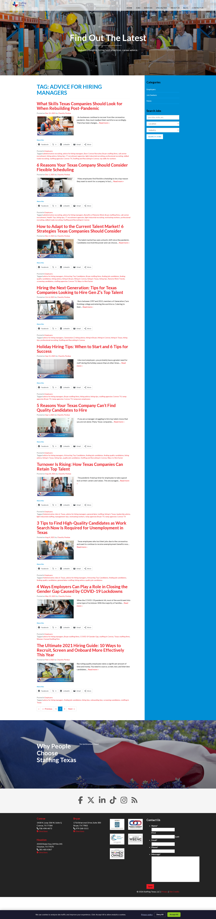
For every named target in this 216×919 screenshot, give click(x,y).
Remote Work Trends (116, 279)
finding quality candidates (114, 455)
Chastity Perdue (64, 113)
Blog (185, 8)
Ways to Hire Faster (85, 281)
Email (154, 840)
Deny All (160, 914)
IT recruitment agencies (75, 156)
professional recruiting (114, 156)
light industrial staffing (45, 516)
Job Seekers (151, 95)
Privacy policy (147, 915)
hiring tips (61, 156)
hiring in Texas (93, 279)
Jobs (138, 8)
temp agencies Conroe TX (62, 399)
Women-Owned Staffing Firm (48, 639)
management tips (62, 516)
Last (177, 836)
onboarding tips (96, 700)
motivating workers (112, 217)
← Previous (47, 709)
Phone (155, 847)
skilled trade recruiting (54, 220)
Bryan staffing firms (110, 153)
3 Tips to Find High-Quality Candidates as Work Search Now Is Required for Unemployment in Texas (81, 527)
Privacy (164, 891)
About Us (175, 8)
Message (156, 854)
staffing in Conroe (106, 636)
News (149, 101)
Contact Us (197, 8)
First (154, 833)
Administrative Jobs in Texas (54, 514)
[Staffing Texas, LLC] (19, 4)
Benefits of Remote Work (94, 215)
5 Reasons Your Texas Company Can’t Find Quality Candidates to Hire (76, 408)
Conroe (41, 818)
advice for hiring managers (73, 153)
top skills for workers (108, 158)
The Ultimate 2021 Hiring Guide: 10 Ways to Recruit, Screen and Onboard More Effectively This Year (80, 650)
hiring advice (52, 156)
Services (148, 8)
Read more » (104, 123)
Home (129, 8)
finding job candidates (110, 276)
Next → (71, 709)
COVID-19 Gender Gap (89, 636)
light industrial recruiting (95, 156)
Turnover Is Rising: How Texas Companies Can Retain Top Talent (80, 466)
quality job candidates (71, 458)
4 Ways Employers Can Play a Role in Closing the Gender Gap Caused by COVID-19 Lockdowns (82, 589)
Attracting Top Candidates (74, 276)
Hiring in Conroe (80, 279)
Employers (49, 151)
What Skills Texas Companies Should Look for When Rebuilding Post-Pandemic (79, 106)
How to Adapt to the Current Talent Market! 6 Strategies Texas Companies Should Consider (80, 228)
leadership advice (123, 514)
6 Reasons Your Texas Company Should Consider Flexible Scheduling (82, 167)
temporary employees (81, 399)
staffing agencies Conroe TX (61, 158)
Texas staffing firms (122, 636)
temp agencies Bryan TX (94, 516)
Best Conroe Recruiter (93, 153)
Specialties (161, 8)
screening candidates (45, 281)
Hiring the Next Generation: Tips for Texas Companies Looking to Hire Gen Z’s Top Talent (80, 290)
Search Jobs (154, 136)
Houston (41, 839)
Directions (43, 831)
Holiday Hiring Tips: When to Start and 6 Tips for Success (82, 349)
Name (155, 826)
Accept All (174, 914)
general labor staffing (95, 514)
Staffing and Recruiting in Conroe (86, 158)
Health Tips (51, 217)
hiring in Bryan (67, 279)
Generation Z (69, 338)
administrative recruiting (52, 153)
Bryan (76, 818)
